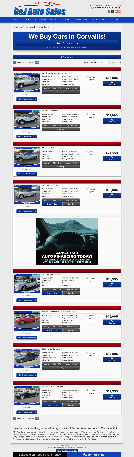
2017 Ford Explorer (50, 110)
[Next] (37, 62)
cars (71, 432)
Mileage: (65, 84)
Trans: (64, 81)
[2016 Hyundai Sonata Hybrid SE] (26, 395)
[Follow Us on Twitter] (112, 11)
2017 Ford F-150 (56, 148)
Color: (44, 81)
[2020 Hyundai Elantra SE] (26, 358)
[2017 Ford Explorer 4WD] (26, 120)
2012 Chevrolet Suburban (55, 73)
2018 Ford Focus (52, 274)
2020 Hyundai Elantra (51, 349)
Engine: (64, 79)
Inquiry (46, 88)
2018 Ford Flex (50, 185)
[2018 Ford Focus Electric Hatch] (26, 283)
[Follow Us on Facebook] (109, 11)
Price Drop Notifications (27, 99)
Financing (60, 92)
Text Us (112, 84)
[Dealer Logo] (40, 8)
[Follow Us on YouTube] (116, 11)
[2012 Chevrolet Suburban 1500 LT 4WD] (26, 82)
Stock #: (44, 77)
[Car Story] (96, 79)
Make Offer (57, 88)
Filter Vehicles (67, 57)
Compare (28, 94)
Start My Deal (52, 204)
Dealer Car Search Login (53, 447)
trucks (76, 432)
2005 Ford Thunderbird (59, 312)
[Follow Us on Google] (120, 11)
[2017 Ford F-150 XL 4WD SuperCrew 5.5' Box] (26, 157)
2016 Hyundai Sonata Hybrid (53, 386)
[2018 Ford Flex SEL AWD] (26, 194)
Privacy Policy (74, 445)
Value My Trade (71, 88)
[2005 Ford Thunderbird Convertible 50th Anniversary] (26, 321)
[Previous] (14, 62)
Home (57, 445)
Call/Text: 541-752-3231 (107, 7)
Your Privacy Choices (78, 447)
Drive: (44, 84)
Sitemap (70, 447)
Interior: (44, 79)
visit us (37, 439)
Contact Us (67, 445)
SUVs (81, 432)
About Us (62, 445)
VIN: (63, 77)
